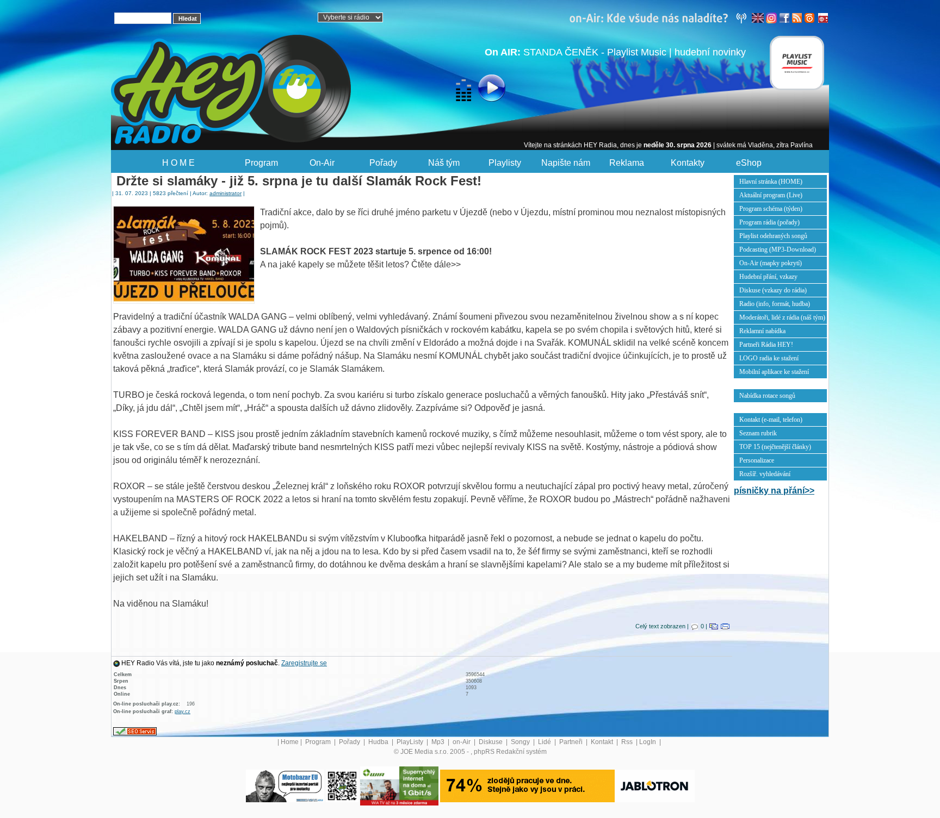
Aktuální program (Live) (770, 195)
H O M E (178, 162)
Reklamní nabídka (762, 331)
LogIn (648, 742)
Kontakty (687, 162)
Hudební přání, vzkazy (768, 276)
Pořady (383, 162)
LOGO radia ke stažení (769, 358)
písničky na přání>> (774, 490)
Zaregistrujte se (304, 663)
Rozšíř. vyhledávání (764, 474)
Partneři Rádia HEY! (766, 344)
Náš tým (444, 162)
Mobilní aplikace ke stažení (774, 372)
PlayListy (411, 742)
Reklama (626, 162)
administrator (225, 193)
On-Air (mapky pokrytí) (770, 263)
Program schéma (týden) (770, 209)
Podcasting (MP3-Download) (777, 249)
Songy (521, 742)
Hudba (379, 742)
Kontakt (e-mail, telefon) (770, 419)
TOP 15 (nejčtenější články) (775, 447)
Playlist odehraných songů (773, 236)
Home (290, 742)
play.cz (182, 711)
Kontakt (603, 742)
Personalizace (756, 460)
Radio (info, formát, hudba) (774, 304)
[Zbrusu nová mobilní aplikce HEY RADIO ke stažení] (342, 785)
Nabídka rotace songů (767, 395)
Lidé (545, 742)
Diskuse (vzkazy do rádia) (773, 290)
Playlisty (504, 162)
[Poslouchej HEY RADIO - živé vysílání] (483, 89)
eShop (749, 162)
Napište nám (565, 162)
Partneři (571, 742)
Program (261, 162)
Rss (627, 742)
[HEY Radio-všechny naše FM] (660, 17)
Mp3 (438, 742)
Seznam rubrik (758, 433)
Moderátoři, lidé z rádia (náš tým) (782, 317)
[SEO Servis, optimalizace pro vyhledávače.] (135, 731)
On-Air (322, 162)
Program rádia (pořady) (769, 222)
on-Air (462, 742)
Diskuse (491, 742)
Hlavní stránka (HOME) (770, 181)
